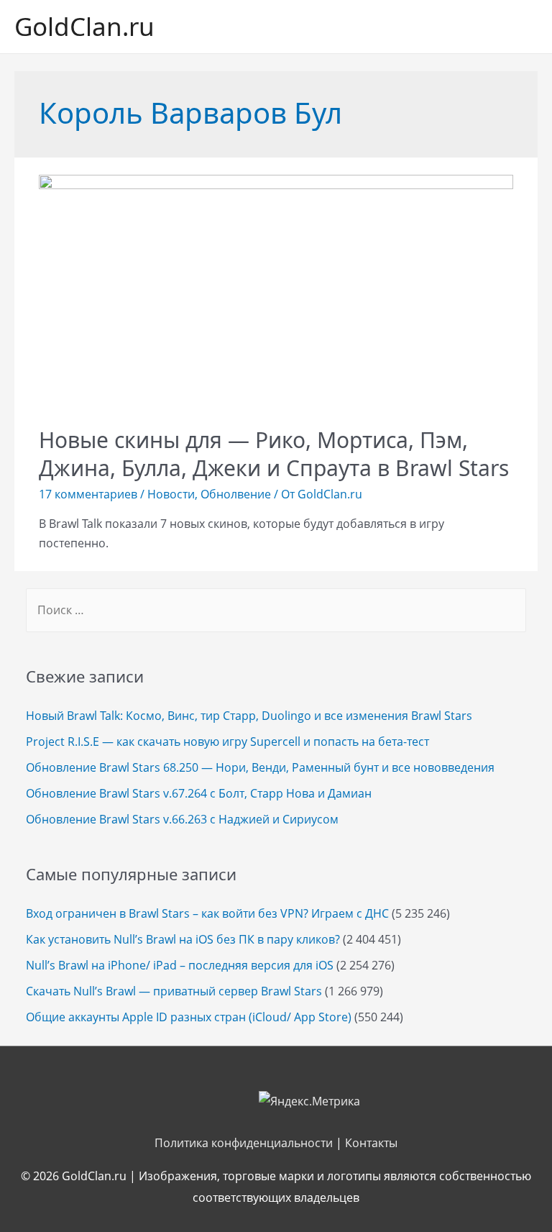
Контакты (371, 1143)
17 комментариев (88, 494)
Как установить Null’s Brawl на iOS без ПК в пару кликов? (183, 939)
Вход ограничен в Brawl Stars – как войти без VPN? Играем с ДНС (207, 913)
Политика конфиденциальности (244, 1143)
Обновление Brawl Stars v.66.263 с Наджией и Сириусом (182, 819)
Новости (171, 494)
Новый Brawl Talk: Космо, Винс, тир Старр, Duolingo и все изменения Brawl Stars (249, 716)
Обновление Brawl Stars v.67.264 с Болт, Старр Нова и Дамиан (199, 793)
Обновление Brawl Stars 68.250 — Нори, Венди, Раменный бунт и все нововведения (260, 767)
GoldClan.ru (84, 26)
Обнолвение (236, 494)
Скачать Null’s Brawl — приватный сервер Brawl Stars (174, 991)
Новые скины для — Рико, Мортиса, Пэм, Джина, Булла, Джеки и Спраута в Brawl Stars (274, 454)
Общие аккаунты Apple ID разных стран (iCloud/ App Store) (188, 1017)
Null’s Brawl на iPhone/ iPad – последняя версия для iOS (180, 965)
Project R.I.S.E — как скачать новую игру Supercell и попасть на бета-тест (227, 741)
